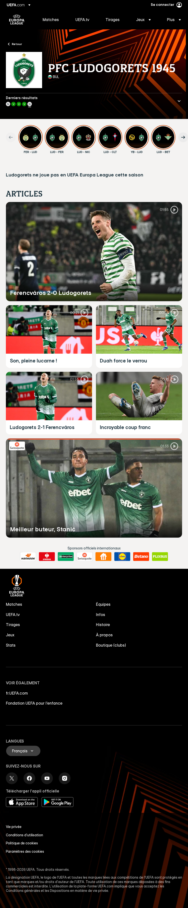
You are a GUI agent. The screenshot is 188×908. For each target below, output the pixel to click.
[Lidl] (122, 556)
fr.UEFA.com (17, 693)
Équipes (103, 604)
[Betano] (141, 556)
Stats (11, 645)
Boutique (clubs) (111, 645)
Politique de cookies (22, 843)
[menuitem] (52, 19)
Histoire (103, 624)
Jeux (10, 635)
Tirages (13, 624)
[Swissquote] (85, 556)
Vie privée (14, 827)
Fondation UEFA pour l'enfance (34, 703)
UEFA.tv (13, 614)
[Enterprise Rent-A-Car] (66, 556)
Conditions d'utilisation (24, 835)
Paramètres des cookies (25, 851)
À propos (104, 635)
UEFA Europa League (17, 19)
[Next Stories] (183, 137)
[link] (50, 19)
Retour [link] (17, 44)
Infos (100, 614)
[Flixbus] (160, 556)
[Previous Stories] (11, 137)
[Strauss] (47, 556)
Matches (14, 604)
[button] (143, 19)
